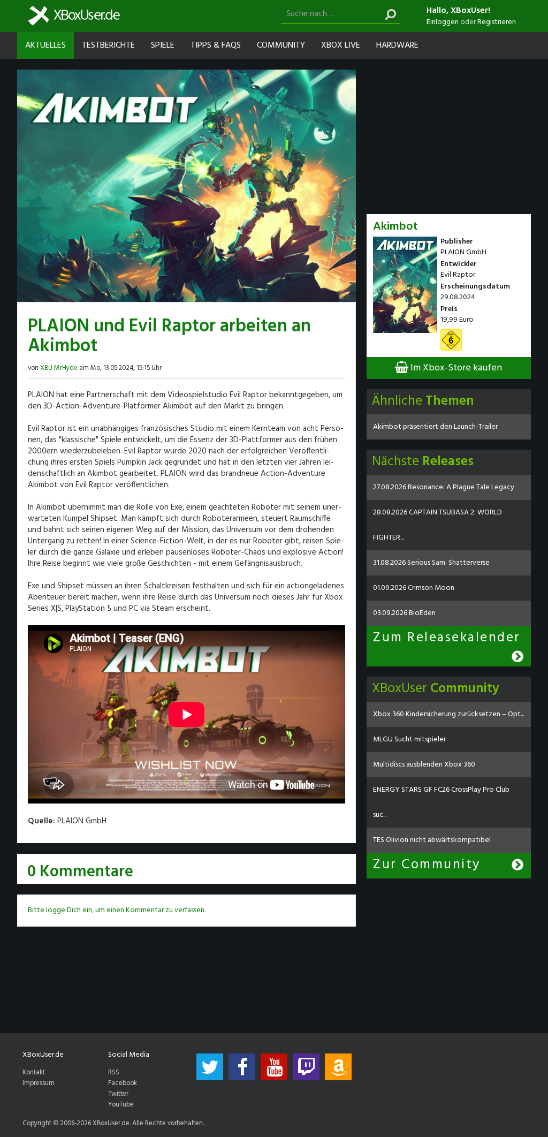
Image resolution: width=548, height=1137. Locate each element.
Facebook (122, 1083)
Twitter (118, 1094)
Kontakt (33, 1072)
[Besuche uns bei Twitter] (209, 1066)
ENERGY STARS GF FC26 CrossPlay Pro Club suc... (441, 802)
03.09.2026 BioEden (404, 613)
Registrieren (496, 22)
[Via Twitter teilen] (330, 366)
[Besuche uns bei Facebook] (242, 1066)
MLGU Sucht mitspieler (409, 739)
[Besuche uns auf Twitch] (306, 1066)
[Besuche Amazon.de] (338, 1066)
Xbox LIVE (340, 45)
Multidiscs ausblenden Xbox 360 (424, 765)
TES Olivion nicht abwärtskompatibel (432, 840)
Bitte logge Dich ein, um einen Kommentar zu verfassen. (117, 910)
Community (281, 45)
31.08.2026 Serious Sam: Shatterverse (431, 563)
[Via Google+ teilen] (341, 366)
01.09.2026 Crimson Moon (413, 588)
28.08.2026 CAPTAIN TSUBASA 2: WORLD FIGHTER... (437, 525)
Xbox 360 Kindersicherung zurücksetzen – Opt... (448, 714)
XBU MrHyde (59, 368)
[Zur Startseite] (74, 16)
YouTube (121, 1105)
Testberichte (108, 45)
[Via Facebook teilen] (320, 366)
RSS (113, 1072)
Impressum (38, 1083)
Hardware (397, 45)
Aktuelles (45, 45)
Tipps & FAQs (216, 45)
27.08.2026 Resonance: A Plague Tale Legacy (443, 487)
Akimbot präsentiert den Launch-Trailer (435, 427)
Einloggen (443, 22)
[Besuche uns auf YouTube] (274, 1066)
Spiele (162, 45)
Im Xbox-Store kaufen (455, 368)
